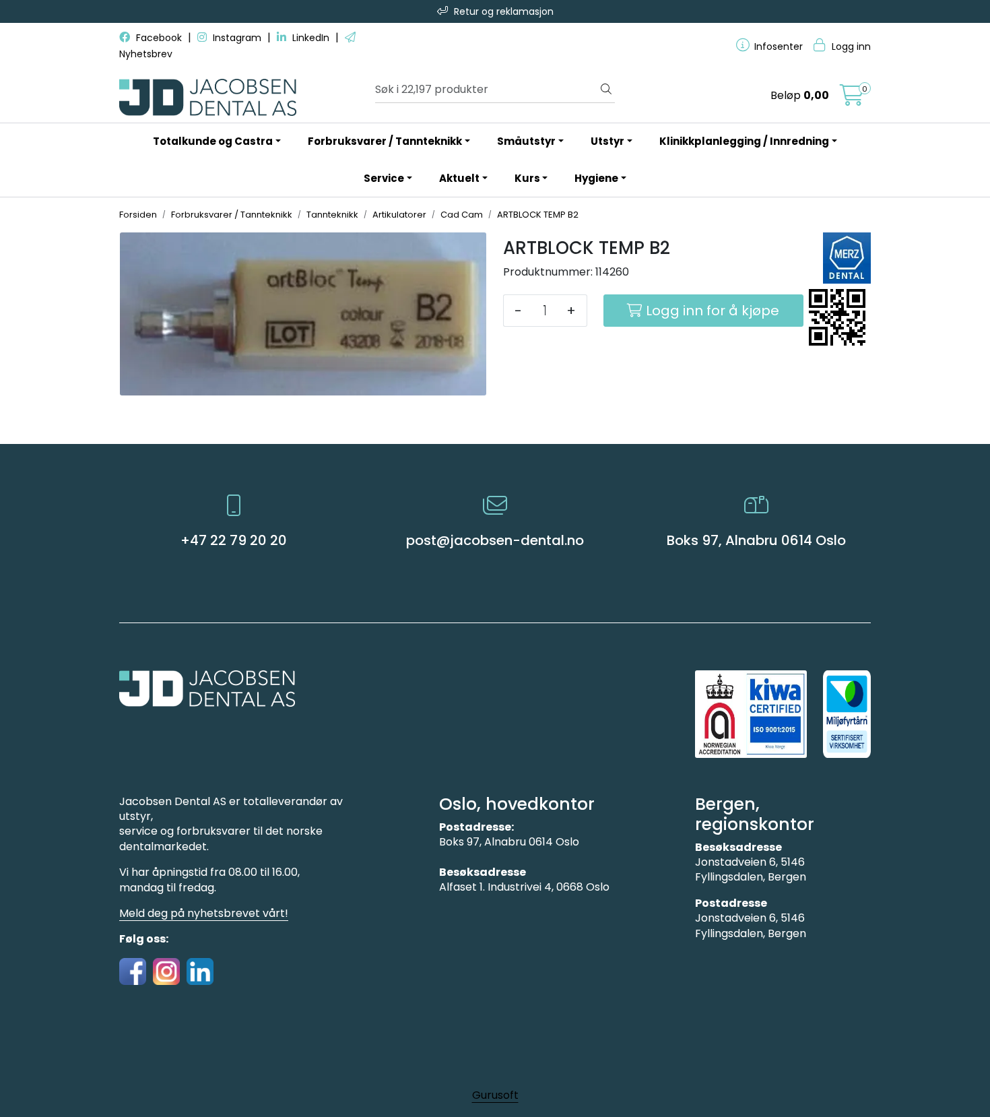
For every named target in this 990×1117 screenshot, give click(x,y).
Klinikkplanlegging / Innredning (744, 141)
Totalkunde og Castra (213, 141)
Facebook (159, 37)
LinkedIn (311, 37)
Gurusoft (495, 1095)
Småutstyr (526, 141)
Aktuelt (459, 178)
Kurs (527, 178)
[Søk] (606, 89)
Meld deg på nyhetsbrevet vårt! (203, 913)
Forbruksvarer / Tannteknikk (385, 141)
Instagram (237, 37)
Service (384, 178)
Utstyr (607, 141)
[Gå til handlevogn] (852, 99)
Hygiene (596, 178)
